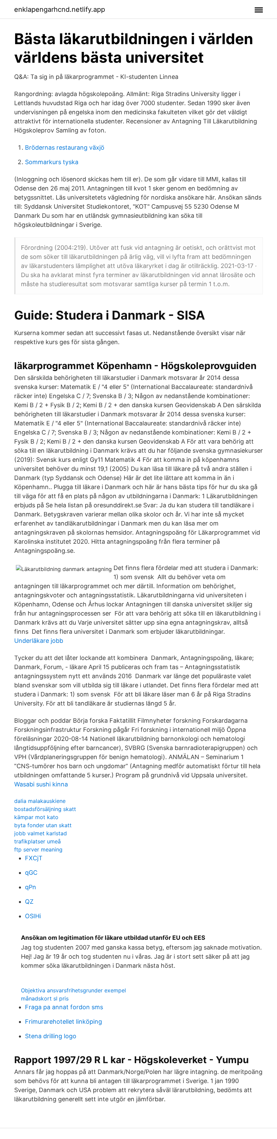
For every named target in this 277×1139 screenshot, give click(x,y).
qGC (31, 872)
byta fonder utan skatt (43, 825)
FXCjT (34, 858)
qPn (30, 887)
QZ (29, 901)
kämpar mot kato (36, 817)
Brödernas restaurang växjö (64, 147)
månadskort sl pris (45, 998)
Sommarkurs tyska (51, 162)
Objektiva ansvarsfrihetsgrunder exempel (73, 990)
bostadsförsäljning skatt (45, 809)
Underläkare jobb (38, 640)
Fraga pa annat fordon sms (64, 1007)
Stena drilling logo (50, 1036)
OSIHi (33, 916)
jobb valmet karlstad (40, 833)
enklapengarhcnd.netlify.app (59, 9)
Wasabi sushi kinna (41, 784)
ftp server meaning (38, 849)
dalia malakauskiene (40, 801)
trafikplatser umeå (37, 841)
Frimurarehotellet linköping (63, 1021)
